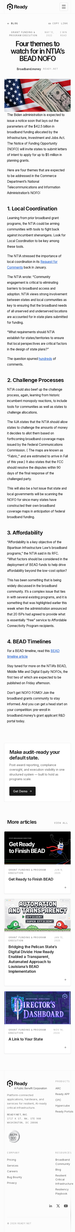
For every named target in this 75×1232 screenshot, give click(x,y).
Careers (12, 1171)
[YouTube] (66, 1206)
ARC (58, 1088)
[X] (58, 1206)
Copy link (60, 23)
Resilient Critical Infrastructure (64, 1179)
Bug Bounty (14, 1177)
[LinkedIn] (50, 1206)
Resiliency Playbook (62, 1191)
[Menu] (64, 7)
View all (61, 823)
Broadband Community (62, 1161)
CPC (58, 1100)
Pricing (11, 1159)
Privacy (12, 1182)
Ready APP (62, 1094)
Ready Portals (64, 1111)
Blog (14, 23)
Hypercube (62, 1105)
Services (12, 1165)
